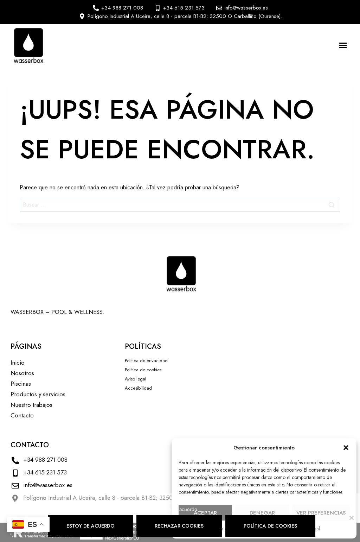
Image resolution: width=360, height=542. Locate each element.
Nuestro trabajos (31, 405)
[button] (345, 447)
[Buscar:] (180, 205)
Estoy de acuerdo (90, 525)
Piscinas (21, 383)
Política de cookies (270, 525)
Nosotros (22, 373)
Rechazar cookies (179, 525)
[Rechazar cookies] (351, 517)
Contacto (22, 415)
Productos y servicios (38, 394)
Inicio (18, 362)
